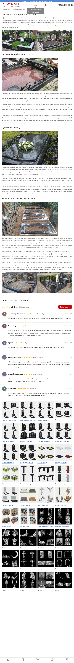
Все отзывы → (65, 307)
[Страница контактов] (46, 5)
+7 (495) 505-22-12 (64, 5)
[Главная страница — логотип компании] (12, 5)
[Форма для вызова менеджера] (35, 5)
